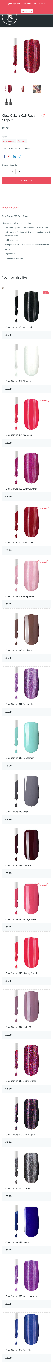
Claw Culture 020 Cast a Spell (20, 1135)
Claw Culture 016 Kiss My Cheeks (21, 973)
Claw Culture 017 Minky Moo (19, 1027)
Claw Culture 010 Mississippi (19, 650)
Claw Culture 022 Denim (17, 1242)
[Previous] (2, 288)
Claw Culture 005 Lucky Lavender (21, 489)
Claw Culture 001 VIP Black (18, 327)
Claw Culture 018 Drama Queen (20, 1081)
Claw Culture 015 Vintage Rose (20, 919)
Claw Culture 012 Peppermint (19, 758)
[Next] (3, 288)
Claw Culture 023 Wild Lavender (21, 1296)
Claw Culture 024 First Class (19, 1350)
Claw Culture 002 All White (18, 381)
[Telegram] (19, 157)
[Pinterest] (9, 157)
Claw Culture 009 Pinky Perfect (20, 596)
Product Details (10, 207)
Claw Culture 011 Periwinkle (19, 704)
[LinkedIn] (14, 157)
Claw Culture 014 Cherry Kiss (19, 865)
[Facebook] (4, 157)
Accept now (27, 11)
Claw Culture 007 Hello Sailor (19, 542)
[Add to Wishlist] (43, 115)
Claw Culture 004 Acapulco (18, 435)
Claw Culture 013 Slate (16, 812)
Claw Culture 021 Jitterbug (18, 1188)
